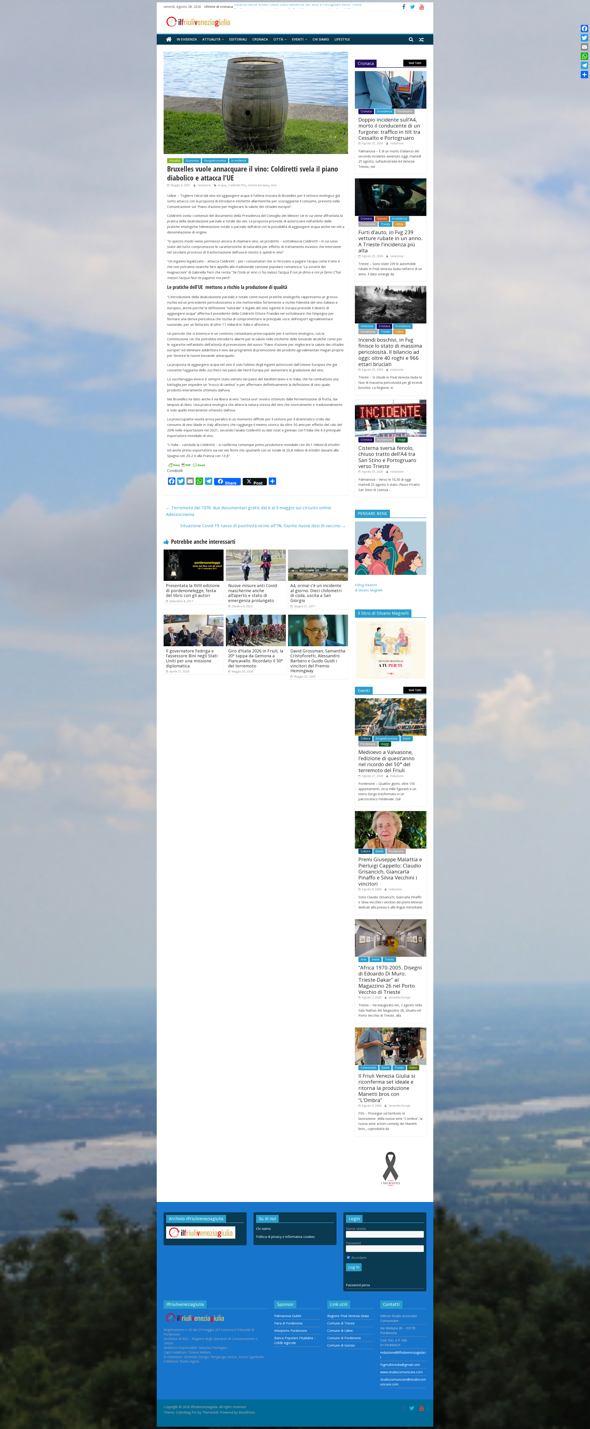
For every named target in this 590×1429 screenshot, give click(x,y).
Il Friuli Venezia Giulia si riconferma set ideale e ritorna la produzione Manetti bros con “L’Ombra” (386, 1087)
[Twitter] (584, 37)
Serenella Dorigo (399, 997)
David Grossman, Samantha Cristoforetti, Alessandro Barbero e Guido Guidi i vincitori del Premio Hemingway (317, 660)
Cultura (365, 738)
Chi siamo (321, 39)
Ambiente (367, 326)
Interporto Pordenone (290, 1330)
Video (413, 1068)
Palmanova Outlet (287, 1316)
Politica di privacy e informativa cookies (285, 1236)
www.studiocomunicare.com (401, 1372)
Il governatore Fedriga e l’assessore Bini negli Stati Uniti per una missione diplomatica (192, 658)
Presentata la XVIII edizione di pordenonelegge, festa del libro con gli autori (193, 590)
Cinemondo (368, 1068)
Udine (399, 224)
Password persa (358, 1285)
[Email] (584, 47)
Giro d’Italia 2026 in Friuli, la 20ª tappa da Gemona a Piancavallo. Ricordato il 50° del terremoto (255, 658)
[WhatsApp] (584, 56)
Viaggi (401, 440)
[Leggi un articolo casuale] (421, 39)
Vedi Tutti (415, 63)
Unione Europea (258, 185)
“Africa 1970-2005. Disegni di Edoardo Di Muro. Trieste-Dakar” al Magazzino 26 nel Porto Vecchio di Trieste (390, 979)
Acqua (222, 185)
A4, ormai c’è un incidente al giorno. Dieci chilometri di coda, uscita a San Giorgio (316, 593)
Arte (363, 959)
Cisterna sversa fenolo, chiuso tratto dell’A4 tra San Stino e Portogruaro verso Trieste (387, 456)
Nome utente (356, 1228)
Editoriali (238, 39)
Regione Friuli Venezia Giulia (348, 1316)
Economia (192, 161)
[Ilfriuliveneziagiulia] (169, 39)
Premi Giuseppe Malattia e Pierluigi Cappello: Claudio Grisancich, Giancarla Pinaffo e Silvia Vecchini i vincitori (390, 871)
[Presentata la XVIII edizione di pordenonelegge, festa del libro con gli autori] (194, 552)
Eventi (298, 39)
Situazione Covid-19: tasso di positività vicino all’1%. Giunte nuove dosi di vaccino (263, 525)
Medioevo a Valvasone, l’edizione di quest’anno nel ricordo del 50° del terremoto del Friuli (386, 761)
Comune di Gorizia (341, 1345)
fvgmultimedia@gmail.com (400, 1364)
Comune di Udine (340, 1330)
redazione (205, 185)
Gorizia (382, 219)
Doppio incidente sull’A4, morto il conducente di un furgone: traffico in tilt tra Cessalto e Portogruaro (389, 128)
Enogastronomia (215, 161)
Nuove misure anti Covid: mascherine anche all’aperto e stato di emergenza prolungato (253, 593)
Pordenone (405, 111)
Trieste (385, 224)
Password (353, 1243)
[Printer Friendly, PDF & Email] (186, 465)
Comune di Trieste (341, 1323)
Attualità (211, 39)
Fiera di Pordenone (288, 1323)
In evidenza (187, 39)
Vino (274, 185)
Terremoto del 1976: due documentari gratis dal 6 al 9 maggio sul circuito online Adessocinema (248, 511)
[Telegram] (584, 65)
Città (278, 39)
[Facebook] (584, 28)
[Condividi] (584, 74)
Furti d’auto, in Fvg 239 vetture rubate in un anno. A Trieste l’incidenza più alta (390, 241)
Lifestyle (342, 39)
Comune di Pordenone (344, 1338)
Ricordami (358, 1257)
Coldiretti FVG (237, 185)
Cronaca (260, 39)
